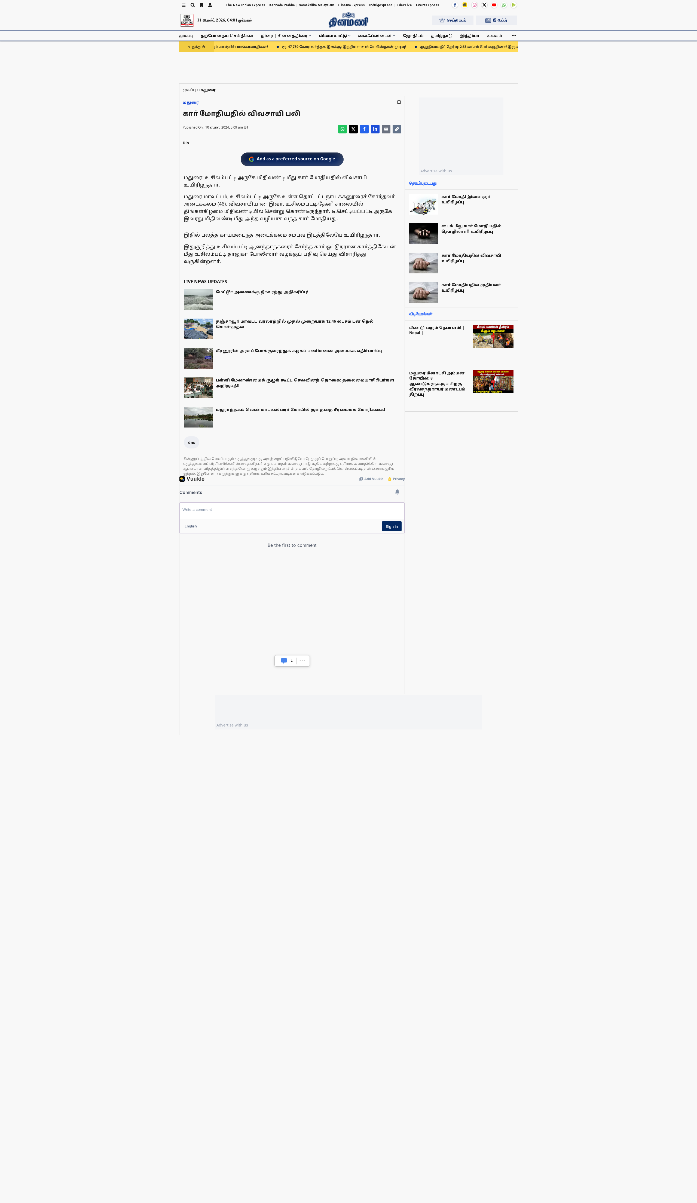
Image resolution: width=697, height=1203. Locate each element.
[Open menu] (183, 5)
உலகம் (494, 35)
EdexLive (404, 5)
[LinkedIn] (375, 129)
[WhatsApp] (504, 5)
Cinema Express (351, 5)
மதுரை (191, 102)
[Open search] (192, 5)
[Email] (386, 129)
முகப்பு (186, 35)
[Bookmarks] (201, 5)
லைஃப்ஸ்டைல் (375, 35)
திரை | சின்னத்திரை (284, 35)
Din (186, 142)
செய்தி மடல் (456, 20)
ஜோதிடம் (413, 35)
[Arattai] (464, 4)
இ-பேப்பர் (500, 20)
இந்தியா (469, 35)
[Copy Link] (397, 129)
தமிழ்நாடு (442, 35)
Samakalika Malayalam (316, 5)
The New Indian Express (245, 5)
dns (191, 442)
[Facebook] (455, 5)
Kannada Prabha (282, 5)
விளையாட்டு (333, 35)
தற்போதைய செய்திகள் (227, 35)
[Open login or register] (210, 5)
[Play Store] (513, 5)
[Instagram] (474, 5)
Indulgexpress (381, 5)
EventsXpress (427, 5)
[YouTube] (494, 5)
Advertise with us (436, 170)
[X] (484, 5)
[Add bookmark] (399, 102)
